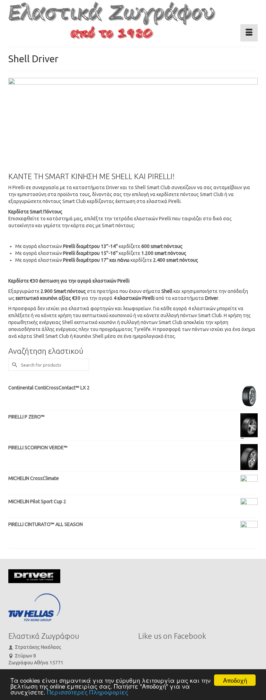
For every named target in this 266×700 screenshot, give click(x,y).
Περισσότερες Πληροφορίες (87, 692)
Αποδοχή (235, 680)
